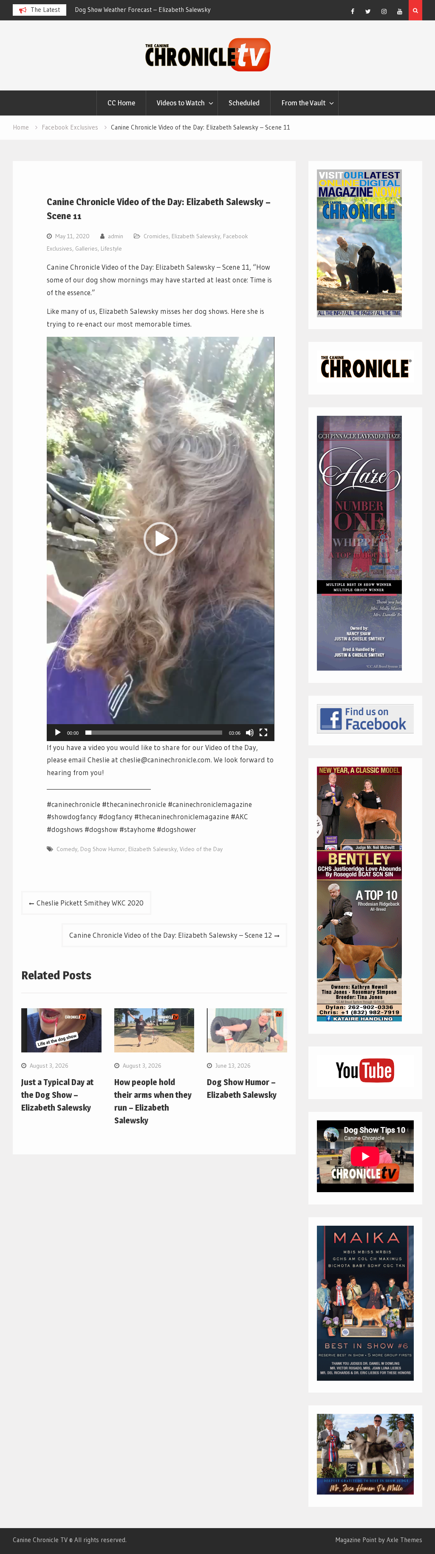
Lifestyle (111, 248)
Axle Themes (404, 1540)
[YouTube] (400, 11)
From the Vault (303, 103)
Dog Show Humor (102, 849)
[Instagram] (384, 11)
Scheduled (244, 103)
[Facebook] (352, 11)
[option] (151, 9)
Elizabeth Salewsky (196, 236)
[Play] (58, 732)
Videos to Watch (181, 103)
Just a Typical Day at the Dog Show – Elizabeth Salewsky (57, 1095)
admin (115, 236)
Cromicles (156, 236)
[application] (160, 539)
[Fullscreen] (263, 732)
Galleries (86, 248)
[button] (161, 539)
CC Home (121, 103)
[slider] (153, 732)
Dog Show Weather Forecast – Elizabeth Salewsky (143, 10)
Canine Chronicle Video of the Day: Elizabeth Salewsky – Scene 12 (170, 935)
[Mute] (250, 732)
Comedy (66, 849)
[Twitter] (368, 11)
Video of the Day (201, 849)
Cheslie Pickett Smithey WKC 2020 (90, 902)
